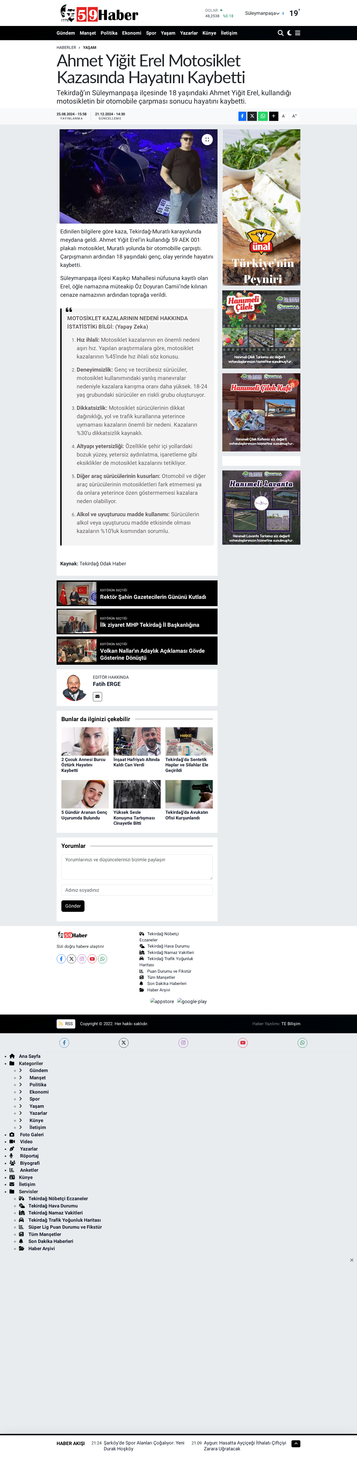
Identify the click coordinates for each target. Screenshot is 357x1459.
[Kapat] (353, 1260)
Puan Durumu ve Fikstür (169, 971)
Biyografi (29, 1163)
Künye (209, 33)
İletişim (229, 33)
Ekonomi (131, 33)
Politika (109, 33)
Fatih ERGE (106, 684)
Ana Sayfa (29, 1056)
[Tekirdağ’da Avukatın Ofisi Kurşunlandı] (189, 794)
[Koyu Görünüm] (289, 33)
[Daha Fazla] (273, 116)
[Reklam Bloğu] (261, 207)
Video (26, 1141)
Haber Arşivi (158, 989)
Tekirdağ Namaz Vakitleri (170, 952)
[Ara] (281, 33)
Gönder (73, 906)
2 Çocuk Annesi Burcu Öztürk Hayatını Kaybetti (83, 765)
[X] (71, 958)
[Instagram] (81, 958)
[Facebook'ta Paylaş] (242, 116)
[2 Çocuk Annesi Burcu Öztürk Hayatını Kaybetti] (85, 741)
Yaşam (168, 33)
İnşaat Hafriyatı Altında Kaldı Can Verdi (137, 762)
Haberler (66, 47)
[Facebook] (61, 958)
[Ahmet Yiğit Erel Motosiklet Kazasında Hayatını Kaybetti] (137, 176)
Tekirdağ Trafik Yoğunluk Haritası (64, 1220)
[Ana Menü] (297, 33)
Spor (151, 33)
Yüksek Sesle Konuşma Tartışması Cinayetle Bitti (134, 818)
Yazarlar (189, 33)
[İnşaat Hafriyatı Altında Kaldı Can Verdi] (137, 741)
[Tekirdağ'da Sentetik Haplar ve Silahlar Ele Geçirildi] (189, 741)
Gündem (66, 33)
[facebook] (64, 1043)
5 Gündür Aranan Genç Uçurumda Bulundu (84, 815)
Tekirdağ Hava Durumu (168, 946)
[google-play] (192, 1001)
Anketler (28, 1170)
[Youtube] (92, 958)
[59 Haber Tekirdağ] (112, 13)
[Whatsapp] (102, 958)
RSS (68, 1023)
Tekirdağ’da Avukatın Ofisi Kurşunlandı (186, 815)
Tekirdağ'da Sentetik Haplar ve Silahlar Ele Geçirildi (186, 765)
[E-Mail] (97, 696)
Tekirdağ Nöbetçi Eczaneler (58, 1198)
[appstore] (163, 1001)
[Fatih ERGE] (74, 687)
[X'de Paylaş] (252, 116)
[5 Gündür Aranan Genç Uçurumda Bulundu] (85, 794)
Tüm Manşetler (161, 977)
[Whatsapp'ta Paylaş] (263, 116)
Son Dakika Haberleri (167, 983)
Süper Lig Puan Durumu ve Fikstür (65, 1227)
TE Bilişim (290, 1023)
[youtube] (243, 1043)
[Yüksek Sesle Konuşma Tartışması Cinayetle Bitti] (137, 794)
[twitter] (124, 1043)
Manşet (88, 33)
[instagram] (183, 1043)
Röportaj (28, 1156)
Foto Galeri (31, 1134)
